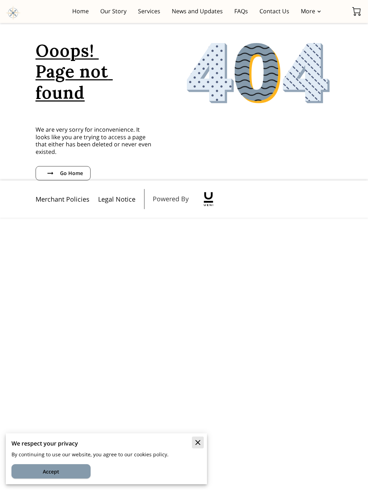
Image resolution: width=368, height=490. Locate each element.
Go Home (71, 173)
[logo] (208, 199)
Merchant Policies (62, 199)
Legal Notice (116, 199)
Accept (51, 471)
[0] (356, 11)
